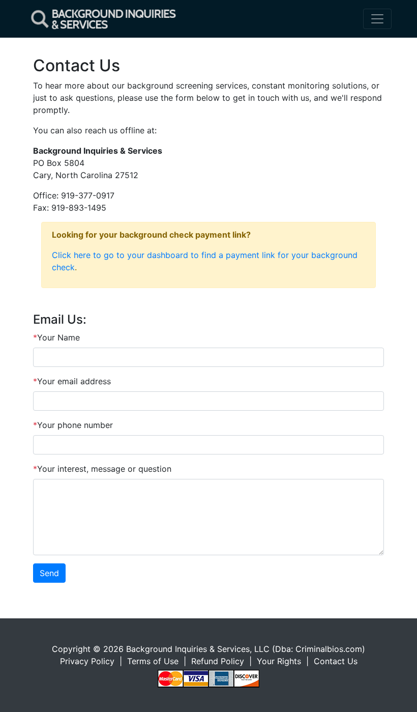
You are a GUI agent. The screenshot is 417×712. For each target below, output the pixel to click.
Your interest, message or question (102, 469)
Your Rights (279, 661)
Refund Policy (217, 661)
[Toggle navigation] (377, 19)
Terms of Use (152, 661)
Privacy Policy (87, 661)
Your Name (56, 337)
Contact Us (336, 661)
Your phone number (73, 425)
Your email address (72, 381)
